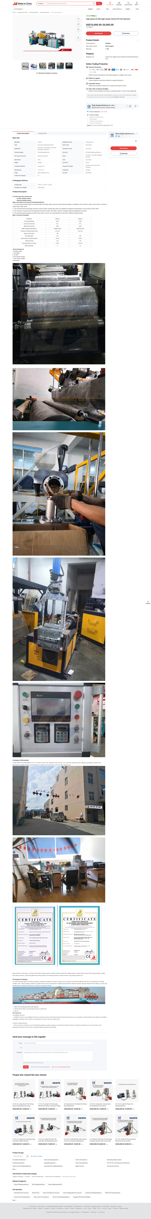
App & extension (117, 9)
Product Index (105, 1206)
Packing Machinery (33, 12)
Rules (137, 9)
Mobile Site (113, 1206)
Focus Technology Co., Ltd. (64, 1212)
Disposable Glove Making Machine (53, 1166)
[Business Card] (136, 141)
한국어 (89, 1208)
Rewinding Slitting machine (114, 1160)
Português (46, 1208)
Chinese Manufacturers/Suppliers (55, 1206)
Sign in (136, 4)
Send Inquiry (99, 33)
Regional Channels (96, 1206)
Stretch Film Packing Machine (22, 1197)
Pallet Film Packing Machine (112, 1193)
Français (53, 1208)
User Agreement (85, 1212)
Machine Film (35, 1193)
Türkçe (109, 1208)
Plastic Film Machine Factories (51, 1193)
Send (25, 1067)
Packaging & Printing (22, 12)
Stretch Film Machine (81, 1160)
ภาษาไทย (104, 1208)
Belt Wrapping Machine (38, 1184)
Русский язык (60, 1208)
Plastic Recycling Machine (51, 1160)
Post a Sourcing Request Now (61, 1067)
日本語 (94, 1208)
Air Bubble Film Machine (19, 1160)
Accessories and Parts (113, 1166)
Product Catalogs (37, 1156)
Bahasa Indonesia (124, 1208)
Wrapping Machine (44, 12)
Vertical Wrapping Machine (21, 1184)
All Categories (18, 9)
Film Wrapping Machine (56, 12)
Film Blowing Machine (18, 1163)
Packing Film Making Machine (93, 1193)
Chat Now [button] (127, 33)
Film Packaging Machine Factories (72, 1193)
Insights (120, 1206)
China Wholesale (68, 1206)
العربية (84, 1208)
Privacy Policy (101, 1212)
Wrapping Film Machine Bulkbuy (81, 1197)
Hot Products (33, 1206)
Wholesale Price (78, 1206)
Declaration (93, 1212)
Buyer (98, 9)
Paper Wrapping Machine (55, 1184)
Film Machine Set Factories (21, 1193)
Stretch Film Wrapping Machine (61, 1197)
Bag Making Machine (50, 1163)
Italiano (67, 1208)
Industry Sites (87, 1206)
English (34, 1208)
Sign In (89, 125)
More (14, 1200)
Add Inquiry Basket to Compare (47, 73)
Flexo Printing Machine (82, 1163)
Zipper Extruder (80, 1166)
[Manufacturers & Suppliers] (22, 3)
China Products (41, 1206)
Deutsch (72, 1208)
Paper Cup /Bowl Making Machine (22, 1166)
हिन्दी (99, 1208)
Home (14, 12)
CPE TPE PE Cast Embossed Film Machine (118, 1163)
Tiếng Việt (115, 1208)
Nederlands (79, 1208)
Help (107, 9)
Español (40, 1208)
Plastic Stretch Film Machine (41, 1197)
